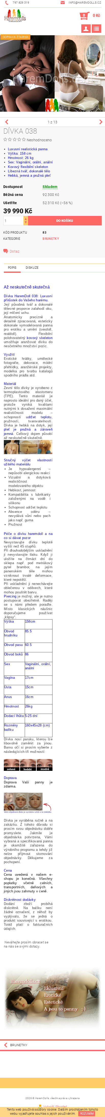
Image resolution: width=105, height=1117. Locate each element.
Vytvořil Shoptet (55, 1107)
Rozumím (87, 1113)
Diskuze (32, 268)
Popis (12, 268)
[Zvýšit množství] (25, 218)
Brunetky (51, 239)
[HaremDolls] (15, 16)
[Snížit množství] (25, 223)
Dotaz (15, 251)
